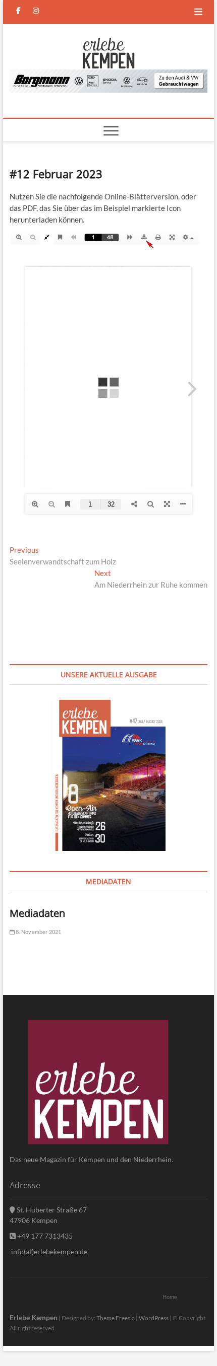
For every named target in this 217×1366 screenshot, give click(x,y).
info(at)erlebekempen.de (48, 1251)
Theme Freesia (115, 1318)
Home (169, 1296)
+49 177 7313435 (44, 1236)
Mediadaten (37, 913)
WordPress (154, 1318)
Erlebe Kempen (34, 1317)
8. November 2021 (38, 931)
